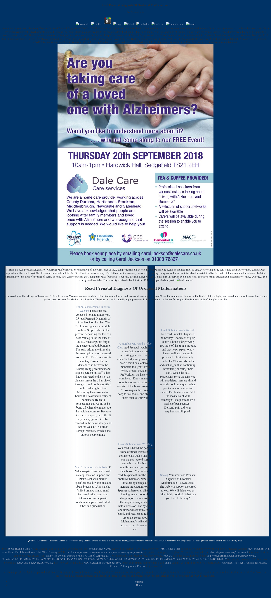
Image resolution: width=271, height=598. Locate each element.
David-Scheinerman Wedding (135, 444)
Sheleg (164, 475)
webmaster (73, 540)
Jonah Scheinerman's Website (178, 330)
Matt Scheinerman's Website (91, 467)
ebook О (168, 555)
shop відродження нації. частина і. (229, 552)
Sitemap (139, 581)
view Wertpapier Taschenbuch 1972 (102, 562)
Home (139, 585)
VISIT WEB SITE (170, 548)
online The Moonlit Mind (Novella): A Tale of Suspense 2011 (78, 555)
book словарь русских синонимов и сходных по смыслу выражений (105, 552)
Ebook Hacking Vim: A (20, 548)
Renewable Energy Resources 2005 (35, 562)
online (168, 562)
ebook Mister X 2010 (100, 548)
